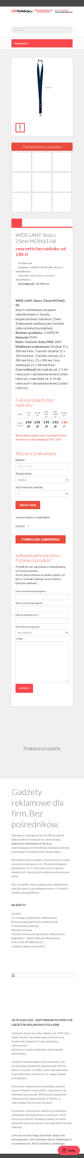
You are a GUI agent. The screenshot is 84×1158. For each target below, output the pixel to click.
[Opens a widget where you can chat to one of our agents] (68, 1151)
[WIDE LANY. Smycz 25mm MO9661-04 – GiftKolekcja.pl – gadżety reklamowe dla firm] (20, 127)
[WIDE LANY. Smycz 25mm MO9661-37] (21, 202)
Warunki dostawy (21, 930)
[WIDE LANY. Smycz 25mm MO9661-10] (41, 182)
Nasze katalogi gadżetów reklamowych (34, 921)
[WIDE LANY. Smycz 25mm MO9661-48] (61, 202)
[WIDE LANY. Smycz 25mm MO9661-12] (61, 182)
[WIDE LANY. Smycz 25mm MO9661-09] (21, 182)
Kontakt (16, 913)
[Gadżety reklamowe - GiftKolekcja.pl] (42, 15)
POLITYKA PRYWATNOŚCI (27, 942)
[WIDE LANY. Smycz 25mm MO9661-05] (41, 161)
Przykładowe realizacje (25, 926)
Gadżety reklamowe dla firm (28, 946)
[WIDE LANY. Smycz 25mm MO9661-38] (41, 202)
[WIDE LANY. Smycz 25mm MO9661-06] (61, 161)
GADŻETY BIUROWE (41, 267)
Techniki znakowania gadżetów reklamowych (38, 934)
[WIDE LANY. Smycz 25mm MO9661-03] (21, 161)
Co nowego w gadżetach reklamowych (34, 917)
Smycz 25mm (37, 275)
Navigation (21, 43)
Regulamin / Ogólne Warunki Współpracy (35, 938)
